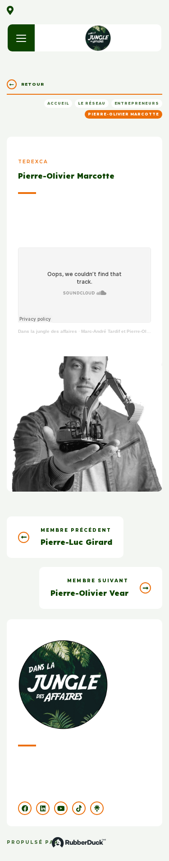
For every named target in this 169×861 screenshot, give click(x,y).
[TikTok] (79, 808)
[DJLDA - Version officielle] (98, 37)
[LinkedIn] (43, 808)
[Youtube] (61, 808)
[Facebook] (25, 808)
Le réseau (91, 103)
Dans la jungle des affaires (47, 331)
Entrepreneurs (136, 103)
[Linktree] (97, 808)
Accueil (58, 103)
